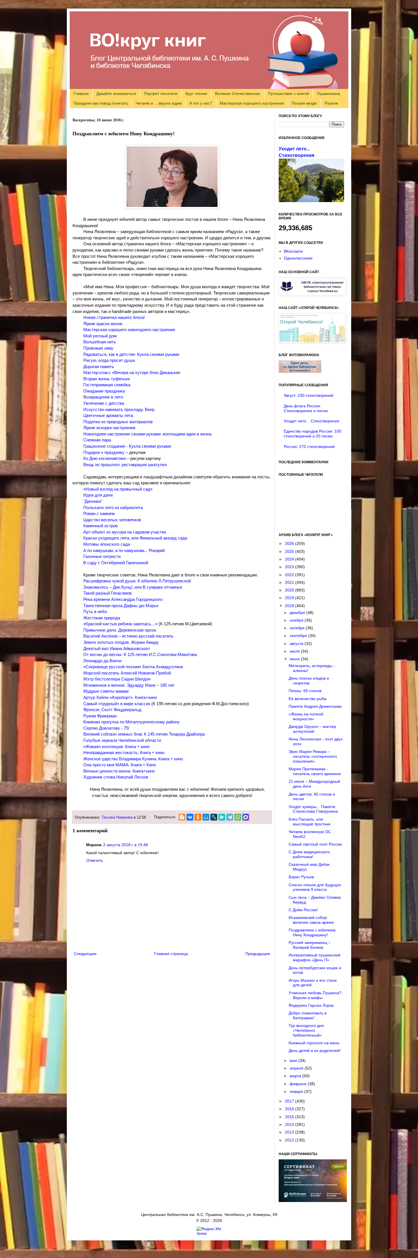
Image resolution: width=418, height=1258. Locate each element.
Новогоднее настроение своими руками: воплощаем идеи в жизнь (147, 433)
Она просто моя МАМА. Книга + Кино (119, 764)
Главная (81, 93)
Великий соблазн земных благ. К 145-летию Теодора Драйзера (144, 734)
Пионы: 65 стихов (305, 690)
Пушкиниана (328, 93)
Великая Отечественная (237, 93)
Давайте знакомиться (116, 93)
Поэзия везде (304, 103)
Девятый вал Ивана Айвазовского (116, 648)
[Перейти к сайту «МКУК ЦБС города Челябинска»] (312, 294)
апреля (297, 1068)
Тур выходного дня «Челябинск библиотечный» (306, 1030)
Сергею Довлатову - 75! (106, 728)
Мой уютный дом (100, 335)
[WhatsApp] (237, 817)
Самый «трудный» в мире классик (116, 703)
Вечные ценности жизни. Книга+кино (119, 771)
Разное (331, 103)
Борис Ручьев (301, 877)
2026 (290, 543)
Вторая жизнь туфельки (106, 378)
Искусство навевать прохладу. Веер (118, 409)
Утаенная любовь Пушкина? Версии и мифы (315, 995)
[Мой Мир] (205, 817)
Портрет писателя (161, 93)
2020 (290, 590)
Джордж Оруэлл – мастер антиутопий (312, 729)
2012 (290, 1140)
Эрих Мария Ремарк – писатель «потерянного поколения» (313, 756)
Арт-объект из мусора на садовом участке (124, 532)
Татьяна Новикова (117, 817)
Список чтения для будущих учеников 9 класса (315, 887)
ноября (297, 620)
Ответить (94, 860)
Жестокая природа (101, 617)
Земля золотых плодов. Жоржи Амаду (121, 642)
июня (295, 659)
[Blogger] (182, 817)
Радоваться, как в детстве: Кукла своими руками (131, 354)
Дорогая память (98, 366)
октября (298, 628)
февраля (299, 1083)
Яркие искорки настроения (109, 427)
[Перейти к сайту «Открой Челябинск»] (312, 341)
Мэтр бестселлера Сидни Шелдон (116, 678)
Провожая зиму (98, 348)
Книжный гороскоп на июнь (314, 1043)
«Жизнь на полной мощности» (306, 716)
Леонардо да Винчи (102, 660)
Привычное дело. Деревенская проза (119, 630)
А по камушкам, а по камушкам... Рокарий (124, 550)
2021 (290, 582)
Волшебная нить (99, 341)
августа (297, 643)
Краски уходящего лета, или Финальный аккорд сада (135, 537)
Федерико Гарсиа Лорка (311, 1005)
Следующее (85, 953)
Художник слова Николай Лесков (115, 777)
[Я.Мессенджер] (221, 817)
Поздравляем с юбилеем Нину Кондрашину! (312, 932)
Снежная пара (97, 439)
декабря (298, 612)
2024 (290, 559)
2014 (290, 1124)
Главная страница (171, 953)
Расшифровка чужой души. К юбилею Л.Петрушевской (137, 580)
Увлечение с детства (103, 403)
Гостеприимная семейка (106, 384)
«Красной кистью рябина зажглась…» (120, 623)
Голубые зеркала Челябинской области (122, 740)
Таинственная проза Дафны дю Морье (120, 605)
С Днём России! (303, 910)
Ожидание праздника (104, 391)
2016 (290, 1109)
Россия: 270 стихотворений (309, 446)
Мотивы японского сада (106, 544)
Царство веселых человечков (112, 519)
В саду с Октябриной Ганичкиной (115, 562)
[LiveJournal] (213, 817)
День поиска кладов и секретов (309, 680)
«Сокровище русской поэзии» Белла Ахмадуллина (133, 666)
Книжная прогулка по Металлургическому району (131, 721)
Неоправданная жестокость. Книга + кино (123, 752)
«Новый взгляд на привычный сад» (117, 489)
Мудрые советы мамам (106, 691)
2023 (290, 566)
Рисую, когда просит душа (109, 360)
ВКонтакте (293, 251)
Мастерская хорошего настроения (252, 103)
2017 (290, 1101)
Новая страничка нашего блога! (114, 317)
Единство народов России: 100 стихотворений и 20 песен (312, 433)
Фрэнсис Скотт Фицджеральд (112, 709)
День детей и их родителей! (315, 1050)
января (297, 1091)
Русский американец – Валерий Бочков (310, 945)
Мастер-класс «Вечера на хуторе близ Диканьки (130, 372)
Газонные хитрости (102, 556)
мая (294, 1060)
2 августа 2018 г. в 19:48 (125, 844)
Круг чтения (196, 93)
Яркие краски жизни (102, 323)
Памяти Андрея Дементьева (315, 706)
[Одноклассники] (197, 817)
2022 (290, 574)
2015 (290, 1116)
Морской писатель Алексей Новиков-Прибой (127, 672)
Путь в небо (95, 611)
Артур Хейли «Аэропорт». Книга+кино (120, 697)
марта (296, 1076)
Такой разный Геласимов (107, 593)
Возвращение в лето (103, 397)
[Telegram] (229, 817)
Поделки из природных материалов (118, 421)
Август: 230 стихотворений (308, 395)
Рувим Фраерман (100, 715)
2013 (290, 1132)
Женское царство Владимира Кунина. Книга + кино (133, 758)
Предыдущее (257, 953)
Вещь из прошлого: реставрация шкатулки (125, 464)
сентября (299, 635)
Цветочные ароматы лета (108, 415)
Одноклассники (298, 258)
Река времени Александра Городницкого (122, 599)
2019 (290, 597)
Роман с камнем (99, 513)
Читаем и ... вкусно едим (159, 103)
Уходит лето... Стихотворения (311, 421)
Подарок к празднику (104, 452)
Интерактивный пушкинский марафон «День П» (314, 957)
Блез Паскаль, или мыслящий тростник (309, 821)
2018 (290, 605)
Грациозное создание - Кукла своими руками (127, 446)
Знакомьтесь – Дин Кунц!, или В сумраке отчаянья (132, 587)
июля (295, 651)
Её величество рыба (307, 698)
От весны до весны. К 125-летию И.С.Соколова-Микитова (140, 654)
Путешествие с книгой (288, 93)
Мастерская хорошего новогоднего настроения (129, 329)
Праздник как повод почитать (101, 103)
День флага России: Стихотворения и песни (306, 408)
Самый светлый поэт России (315, 844)
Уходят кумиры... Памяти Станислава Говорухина (313, 809)
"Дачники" (92, 501)
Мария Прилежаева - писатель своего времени (315, 771)
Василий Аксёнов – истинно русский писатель (128, 636)
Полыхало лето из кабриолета (113, 507)
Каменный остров (100, 525)
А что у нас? (200, 103)
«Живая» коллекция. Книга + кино (116, 746)
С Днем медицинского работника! (309, 854)
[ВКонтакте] (190, 817)
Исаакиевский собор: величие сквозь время (311, 920)
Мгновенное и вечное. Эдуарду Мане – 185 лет (129, 685)
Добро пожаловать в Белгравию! (307, 1015)
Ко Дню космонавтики (104, 458)
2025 (290, 551)
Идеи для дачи (98, 495)
